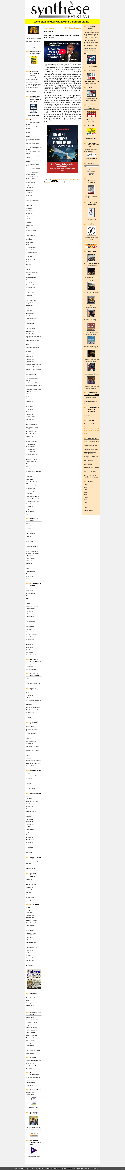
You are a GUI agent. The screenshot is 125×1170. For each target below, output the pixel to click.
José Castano (29, 814)
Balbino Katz (29, 205)
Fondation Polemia (30, 608)
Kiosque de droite (30, 331)
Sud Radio (28, 715)
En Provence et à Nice (31, 669)
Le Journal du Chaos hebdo (32, 347)
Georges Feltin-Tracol (31, 308)
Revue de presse (30, 463)
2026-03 (86, 497)
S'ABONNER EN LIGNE (33, 115)
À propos (34, 47)
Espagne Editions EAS (31, 1025)
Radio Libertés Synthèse (32, 454)
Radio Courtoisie (30, 712)
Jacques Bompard (30, 621)
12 (91, 428)
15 (98, 428)
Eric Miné (28, 279)
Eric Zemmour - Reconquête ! (33, 606)
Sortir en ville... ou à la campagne (34, 485)
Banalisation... (29, 208)
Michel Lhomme (29, 406)
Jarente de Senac (30, 323)
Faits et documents (30, 533)
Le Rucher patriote (30, 868)
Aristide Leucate (29, 197)
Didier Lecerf (29, 264)
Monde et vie (29, 563)
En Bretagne (29, 664)
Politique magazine (30, 571)
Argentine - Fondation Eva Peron (33, 1060)
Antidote (28, 523)
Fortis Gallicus (29, 695)
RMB (27, 466)
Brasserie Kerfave (30, 1080)
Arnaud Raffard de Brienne (32, 200)
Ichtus (27, 613)
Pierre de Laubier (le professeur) (33, 760)
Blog (27, 215)
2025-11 (85, 507)
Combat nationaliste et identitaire (33, 249)
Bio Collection (29, 213)
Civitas (27, 595)
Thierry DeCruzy (30, 491)
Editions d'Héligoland (31, 922)
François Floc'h (29, 302)
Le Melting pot (29, 697)
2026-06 (86, 489)
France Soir (28, 536)
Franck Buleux (29, 297)
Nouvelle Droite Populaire (32, 433)
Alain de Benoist (29, 796)
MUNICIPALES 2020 (31, 416)
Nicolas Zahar (29, 422)
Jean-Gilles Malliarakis (31, 811)
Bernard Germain (30, 210)
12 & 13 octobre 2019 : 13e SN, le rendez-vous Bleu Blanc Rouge (91, 279)
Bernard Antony (29, 803)
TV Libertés (28, 717)
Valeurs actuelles (30, 576)
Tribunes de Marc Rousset (32, 498)
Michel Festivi (29, 404)
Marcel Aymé (29, 894)
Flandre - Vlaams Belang (32, 1030)
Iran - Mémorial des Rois (32, 1065)
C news (27, 692)
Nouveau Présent (30, 566)
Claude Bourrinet (30, 242)
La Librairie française (31, 942)
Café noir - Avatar (30, 726)
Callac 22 (28, 218)
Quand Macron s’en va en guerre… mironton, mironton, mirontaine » (63, 28)
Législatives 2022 (30, 359)
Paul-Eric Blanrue (30, 826)
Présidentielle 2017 (30, 446)
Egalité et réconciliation (31, 601)
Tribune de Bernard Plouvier (32, 496)
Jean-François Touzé (31, 326)
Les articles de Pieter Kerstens (33, 366)
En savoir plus (94, 1168)
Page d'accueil (76, 27)
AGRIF (27, 866)
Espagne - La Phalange (31, 1022)
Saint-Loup (28, 900)
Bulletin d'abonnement (31, 91)
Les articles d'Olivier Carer (32, 372)
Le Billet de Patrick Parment (32, 340)
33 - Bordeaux (29, 778)
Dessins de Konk (30, 917)
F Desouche (29, 531)
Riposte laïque (29, 647)
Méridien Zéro (29, 704)
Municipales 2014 (30, 414)
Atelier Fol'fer (29, 912)
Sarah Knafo (29, 476)
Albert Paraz (29, 879)
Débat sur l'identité (30, 261)
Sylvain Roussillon (30, 844)
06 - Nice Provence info (31, 775)
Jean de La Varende (30, 889)
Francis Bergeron (30, 292)
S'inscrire (92, 169)
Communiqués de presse (32, 252)
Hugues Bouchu (29, 313)
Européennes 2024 (30, 290)
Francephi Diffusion (33, 1107)
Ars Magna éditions (30, 910)
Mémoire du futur (30, 960)
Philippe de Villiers (30, 829)
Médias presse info (30, 558)
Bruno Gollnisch (29, 590)
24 (87, 431)
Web (27, 514)
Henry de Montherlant (31, 884)
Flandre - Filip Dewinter (31, 1027)
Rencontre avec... (30, 457)
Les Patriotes (29, 629)
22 (98, 430)
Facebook (47, 181)
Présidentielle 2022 (30, 449)
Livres (27, 396)
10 (87, 428)
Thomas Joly (29, 493)
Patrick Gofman (29, 824)
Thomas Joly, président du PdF (33, 683)
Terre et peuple (29, 652)
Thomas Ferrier (29, 847)
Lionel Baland (29, 816)
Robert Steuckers (30, 839)
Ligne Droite (29, 393)
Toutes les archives (88, 510)
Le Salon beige (29, 555)
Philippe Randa (29, 436)
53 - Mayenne (29, 783)
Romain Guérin (29, 842)
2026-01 (86, 502)
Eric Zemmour (29, 282)
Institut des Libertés (30, 616)
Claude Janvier (29, 244)
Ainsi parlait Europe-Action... (32, 185)
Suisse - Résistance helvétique (33, 1048)
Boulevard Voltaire (30, 525)
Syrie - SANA (29, 1068)
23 (84, 431)
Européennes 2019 (30, 287)
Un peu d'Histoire (30, 511)
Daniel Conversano (30, 259)
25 (89, 431)
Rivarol (27, 573)
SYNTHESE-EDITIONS (91, 158)
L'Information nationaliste (32, 546)
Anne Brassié (29, 798)
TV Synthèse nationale (31, 509)
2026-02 (86, 499)
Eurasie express (30, 1063)
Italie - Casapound (30, 1040)
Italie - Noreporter (30, 1045)
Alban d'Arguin (29, 187)
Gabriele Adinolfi (29, 305)
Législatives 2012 (30, 354)
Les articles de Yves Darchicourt (33, 369)
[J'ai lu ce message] (123, 1168)
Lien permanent (64, 179)
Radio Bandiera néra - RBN (32, 709)
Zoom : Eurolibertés (30, 1053)
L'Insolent (28, 549)
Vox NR (27, 578)
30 (84, 433)
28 (95, 431)
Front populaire (29, 611)
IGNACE (28, 315)
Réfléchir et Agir (29, 644)
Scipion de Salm (29, 479)
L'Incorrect (28, 544)
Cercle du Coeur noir (31, 230)
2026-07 (86, 487)
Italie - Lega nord (30, 1043)
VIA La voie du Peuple (31, 654)
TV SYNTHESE (29, 506)
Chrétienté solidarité (30, 593)
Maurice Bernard (30, 401)
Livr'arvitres (28, 955)
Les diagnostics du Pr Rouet (32, 382)
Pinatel (27, 834)
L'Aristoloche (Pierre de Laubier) (33, 333)
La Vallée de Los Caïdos (31, 947)
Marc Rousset (29, 819)
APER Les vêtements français (33, 1077)
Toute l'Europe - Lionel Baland (33, 1050)
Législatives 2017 (30, 356)
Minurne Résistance (30, 636)
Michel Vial (28, 411)
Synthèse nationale (33, 67)
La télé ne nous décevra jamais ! (91, 449)
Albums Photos (92, 251)
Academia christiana (30, 588)
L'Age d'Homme (29, 937)
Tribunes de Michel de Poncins (33, 501)
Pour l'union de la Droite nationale (34, 439)
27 (93, 431)
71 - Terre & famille (30, 788)
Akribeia (28, 907)
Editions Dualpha (30, 925)
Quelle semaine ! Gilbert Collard (33, 763)
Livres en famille (29, 957)
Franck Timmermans (31, 300)
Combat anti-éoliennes (31, 247)
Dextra (27, 598)
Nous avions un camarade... (32, 431)
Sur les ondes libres (30, 488)
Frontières (28, 538)
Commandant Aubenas (31, 733)
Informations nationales (31, 318)
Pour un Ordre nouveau (31, 441)
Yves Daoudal (29, 852)
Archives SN (29, 195)
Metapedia (28, 963)
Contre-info (28, 528)
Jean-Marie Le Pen (30, 328)
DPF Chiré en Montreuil (31, 920)
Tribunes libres (29, 503)
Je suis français (29, 541)
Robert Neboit (29, 469)
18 (89, 430)
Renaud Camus (29, 837)
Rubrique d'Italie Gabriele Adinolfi (33, 471)
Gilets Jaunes (29, 310)
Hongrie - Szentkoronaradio (32, 1037)
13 (93, 428)
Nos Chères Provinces (31, 424)
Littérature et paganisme (31, 634)
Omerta (27, 568)
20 (93, 430)
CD (26, 227)
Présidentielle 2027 (30, 451)
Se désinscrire (92, 171)
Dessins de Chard (30, 915)
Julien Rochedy (29, 743)
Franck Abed (29, 295)
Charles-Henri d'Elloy (31, 235)
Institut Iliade (29, 619)
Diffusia (27, 1000)
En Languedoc (29, 666)
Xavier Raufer (29, 850)
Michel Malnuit (29, 409)
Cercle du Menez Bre (31, 233)
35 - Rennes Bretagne (31, 781)
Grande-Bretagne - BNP (31, 1035)
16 (84, 430)
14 (95, 428)
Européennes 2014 (30, 284)
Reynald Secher (29, 965)
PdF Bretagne (29, 642)
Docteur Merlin (29, 267)
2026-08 (86, 484)
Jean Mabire (29, 892)
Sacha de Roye (29, 474)
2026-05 (86, 492)
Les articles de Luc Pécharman (33, 364)
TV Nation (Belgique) (31, 765)
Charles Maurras (30, 882)
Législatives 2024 (30, 361)
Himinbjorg (28, 1002)
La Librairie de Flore (30, 939)
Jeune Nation (29, 624)
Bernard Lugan (29, 806)
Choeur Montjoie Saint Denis (32, 997)
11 (89, 428)
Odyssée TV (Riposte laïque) (33, 707)
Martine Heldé (29, 398)
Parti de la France (30, 639)
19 (91, 430)
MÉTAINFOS (29, 560)
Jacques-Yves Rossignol (32, 321)
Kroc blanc (28, 1008)
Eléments (28, 603)
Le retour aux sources (31, 952)
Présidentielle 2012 (30, 444)
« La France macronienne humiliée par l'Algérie (59, 27)
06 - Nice (28, 773)
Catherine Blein (29, 225)
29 (98, 431)
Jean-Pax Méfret (30, 1005)
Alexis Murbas (29, 190)
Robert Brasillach (30, 897)
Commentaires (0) (73, 179)
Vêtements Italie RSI (30, 1085)
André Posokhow (30, 192)
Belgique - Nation (30, 1017)
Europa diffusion (29, 930)
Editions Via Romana (31, 928)
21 (95, 430)
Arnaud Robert (29, 203)
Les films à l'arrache (30, 753)
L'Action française (30, 626)
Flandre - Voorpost (30, 1032)
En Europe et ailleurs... (31, 277)
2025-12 (86, 505)
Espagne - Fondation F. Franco (33, 1019)
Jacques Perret (29, 887)
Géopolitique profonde (31, 741)
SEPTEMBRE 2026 (91, 219)
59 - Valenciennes (30, 786)
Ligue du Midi (29, 631)
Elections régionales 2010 (32, 272)
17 (87, 430)
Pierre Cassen (29, 758)
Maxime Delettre (30, 821)
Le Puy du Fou (29, 950)
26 (91, 431)
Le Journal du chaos (88, 460)
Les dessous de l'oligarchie (32, 750)
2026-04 (86, 494)
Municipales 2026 (30, 419)
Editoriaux (28, 269)
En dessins (28, 274)
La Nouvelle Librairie (30, 945)
